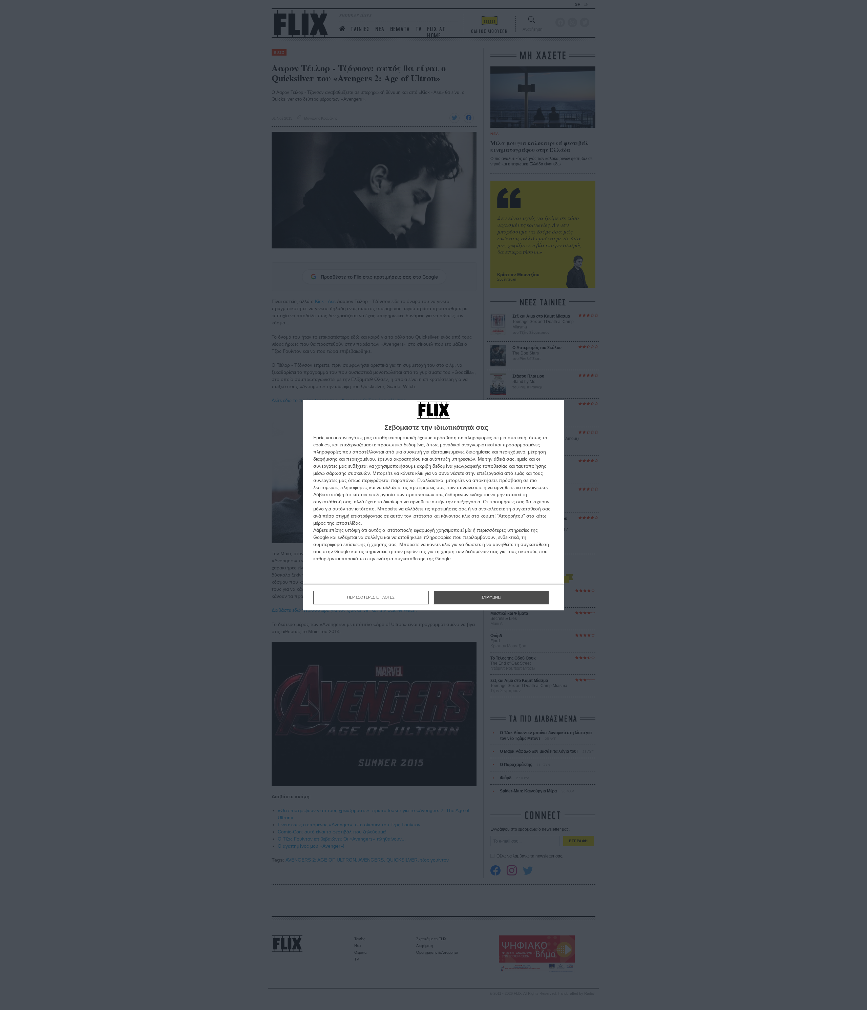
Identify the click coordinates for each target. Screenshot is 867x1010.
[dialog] (433, 505)
